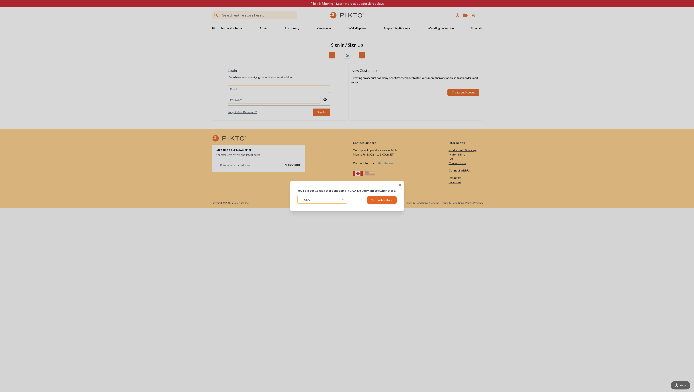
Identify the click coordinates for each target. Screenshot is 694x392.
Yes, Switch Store (381, 200)
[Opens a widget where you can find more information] (680, 385)
